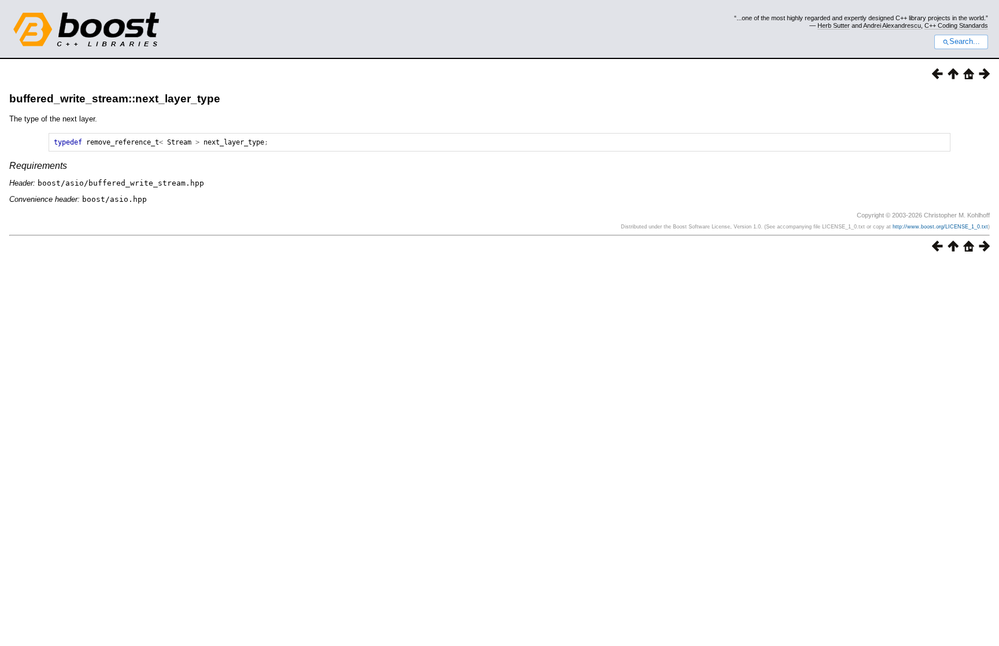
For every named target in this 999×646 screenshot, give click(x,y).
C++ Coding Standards (956, 25)
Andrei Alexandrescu (892, 25)
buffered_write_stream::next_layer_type (114, 99)
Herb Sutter (833, 25)
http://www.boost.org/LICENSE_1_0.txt (940, 227)
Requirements (38, 166)
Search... (964, 42)
